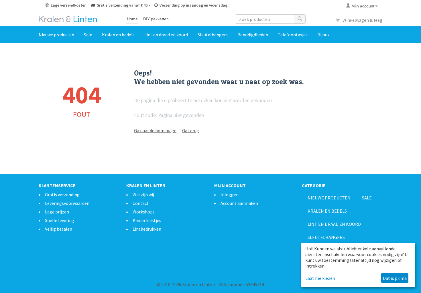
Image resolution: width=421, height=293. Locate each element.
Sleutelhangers (213, 34)
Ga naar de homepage (155, 130)
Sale (88, 34)
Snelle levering (59, 220)
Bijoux (323, 34)
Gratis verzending (62, 194)
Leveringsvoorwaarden (67, 203)
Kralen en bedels (118, 34)
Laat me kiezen (320, 278)
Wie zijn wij (143, 194)
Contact (141, 203)
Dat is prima (395, 278)
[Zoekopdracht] (299, 19)
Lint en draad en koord (166, 34)
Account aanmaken (239, 203)
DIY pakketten (156, 19)
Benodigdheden (252, 34)
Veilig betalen (58, 229)
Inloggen (230, 194)
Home (132, 19)
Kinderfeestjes (147, 220)
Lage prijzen (57, 212)
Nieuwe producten (56, 34)
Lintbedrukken (147, 229)
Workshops (144, 212)
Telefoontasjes (293, 34)
